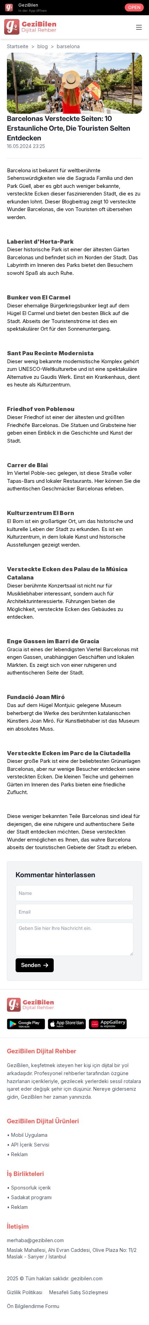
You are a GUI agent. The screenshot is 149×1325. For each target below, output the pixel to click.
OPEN (134, 7)
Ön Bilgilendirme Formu (33, 1306)
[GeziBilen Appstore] (67, 1024)
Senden (31, 964)
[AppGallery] (108, 1024)
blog (42, 46)
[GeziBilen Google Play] (26, 1024)
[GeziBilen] (30, 26)
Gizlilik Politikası (24, 1292)
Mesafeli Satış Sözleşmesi (78, 1292)
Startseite (17, 46)
